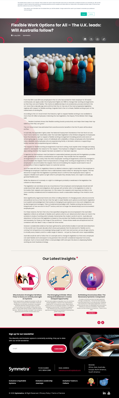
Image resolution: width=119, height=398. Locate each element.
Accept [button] (83, 14)
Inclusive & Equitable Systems (17, 382)
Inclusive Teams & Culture (70, 382)
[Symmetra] (19, 369)
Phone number (43, 368)
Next (102, 322)
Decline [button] (91, 14)
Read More (27, 315)
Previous (98, 322)
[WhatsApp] (97, 39)
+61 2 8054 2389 (44, 370)
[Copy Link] (104, 39)
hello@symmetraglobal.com (70, 370)
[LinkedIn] (85, 39)
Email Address (64, 368)
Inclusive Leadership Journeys (44, 382)
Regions (92, 365)
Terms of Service (58, 393)
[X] (91, 39)
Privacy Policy (45, 393)
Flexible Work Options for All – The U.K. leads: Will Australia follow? (56, 27)
